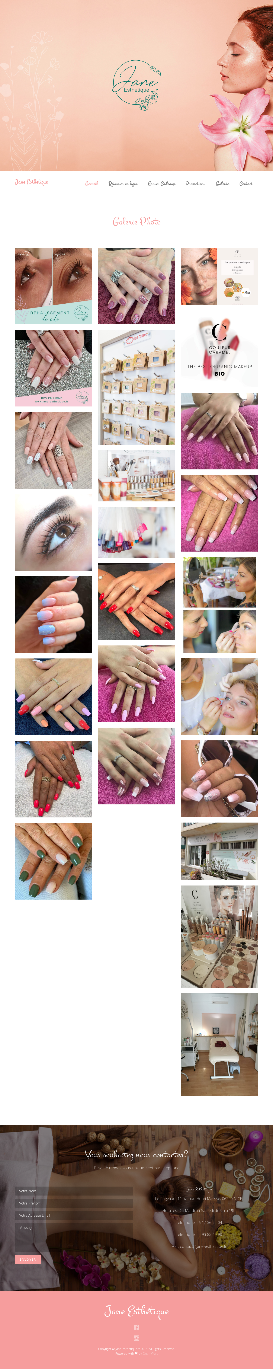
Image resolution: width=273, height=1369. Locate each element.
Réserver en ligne (123, 183)
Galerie (222, 183)
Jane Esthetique (31, 182)
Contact (246, 183)
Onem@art (150, 1354)
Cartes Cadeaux (161, 183)
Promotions (195, 183)
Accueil (91, 183)
